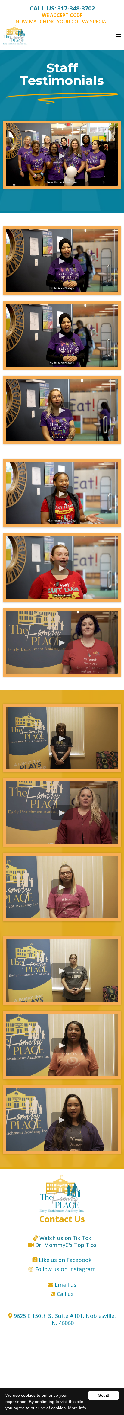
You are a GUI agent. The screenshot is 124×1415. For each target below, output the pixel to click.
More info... (79, 1407)
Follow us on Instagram (65, 1269)
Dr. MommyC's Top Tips (66, 1244)
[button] (118, 35)
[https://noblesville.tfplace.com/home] (62, 1193)
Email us (65, 1284)
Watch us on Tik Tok (65, 1238)
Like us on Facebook (65, 1259)
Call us (65, 1293)
